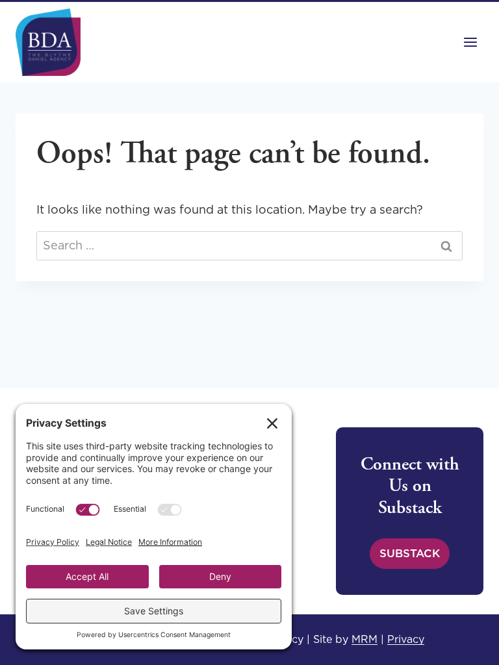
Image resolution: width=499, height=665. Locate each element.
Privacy (405, 639)
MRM (364, 639)
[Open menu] (470, 42)
